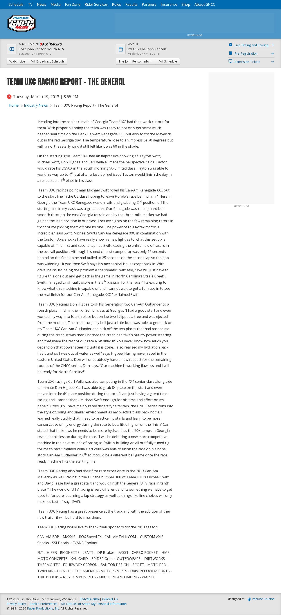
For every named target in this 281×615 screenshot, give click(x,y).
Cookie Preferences (43, 604)
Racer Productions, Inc (43, 608)
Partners (149, 4)
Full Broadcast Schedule (48, 61)
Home (14, 105)
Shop (186, 4)
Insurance (169, 4)
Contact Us (110, 599)
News (41, 4)
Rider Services (96, 4)
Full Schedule (168, 61)
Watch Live (17, 61)
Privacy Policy (16, 604)
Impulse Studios (263, 599)
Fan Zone (72, 4)
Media (55, 4)
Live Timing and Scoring (251, 45)
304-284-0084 (89, 599)
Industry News (36, 105)
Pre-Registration (246, 53)
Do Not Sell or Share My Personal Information (94, 604)
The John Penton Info (134, 61)
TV (30, 4)
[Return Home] (21, 32)
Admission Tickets (247, 62)
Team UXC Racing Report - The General (85, 105)
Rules (116, 4)
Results (131, 4)
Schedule (16, 4)
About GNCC (205, 4)
